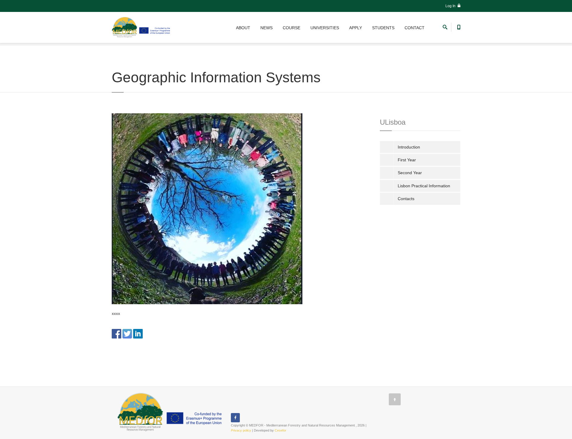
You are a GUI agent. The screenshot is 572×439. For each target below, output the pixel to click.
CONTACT (415, 27)
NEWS (266, 27)
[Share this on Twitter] (127, 333)
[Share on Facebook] (116, 333)
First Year (407, 159)
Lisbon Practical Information (424, 185)
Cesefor (280, 430)
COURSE (291, 27)
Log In (450, 6)
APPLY (355, 27)
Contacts (406, 198)
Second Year (410, 172)
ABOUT (243, 27)
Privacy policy (241, 430)
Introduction (409, 147)
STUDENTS (383, 27)
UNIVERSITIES (324, 27)
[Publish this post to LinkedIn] (138, 333)
